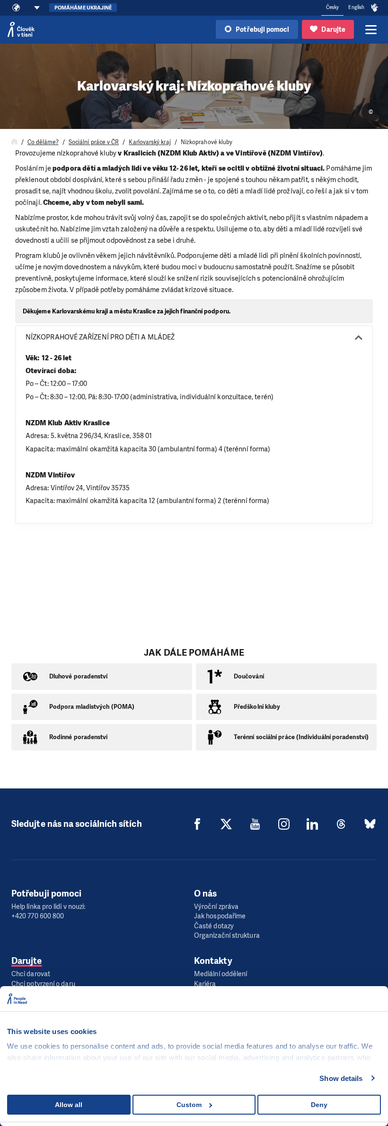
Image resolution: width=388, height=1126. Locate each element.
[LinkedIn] (312, 824)
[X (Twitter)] (226, 824)
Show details (340, 1078)
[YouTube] (255, 824)
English (356, 7)
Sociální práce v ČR (94, 142)
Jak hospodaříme (220, 916)
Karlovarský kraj (149, 142)
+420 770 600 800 (37, 916)
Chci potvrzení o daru (43, 984)
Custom (189, 1104)
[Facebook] (197, 824)
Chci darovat (30, 974)
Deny (319, 1104)
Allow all (68, 1104)
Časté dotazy (214, 926)
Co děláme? (43, 142)
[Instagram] (284, 824)
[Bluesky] (370, 824)
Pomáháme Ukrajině (83, 7)
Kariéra (205, 984)
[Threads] (341, 824)
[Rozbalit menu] (371, 29)
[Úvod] (14, 142)
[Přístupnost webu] (374, 8)
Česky (332, 7)
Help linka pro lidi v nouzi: (48, 906)
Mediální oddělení (220, 974)
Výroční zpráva (216, 906)
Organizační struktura (227, 935)
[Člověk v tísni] (21, 29)
